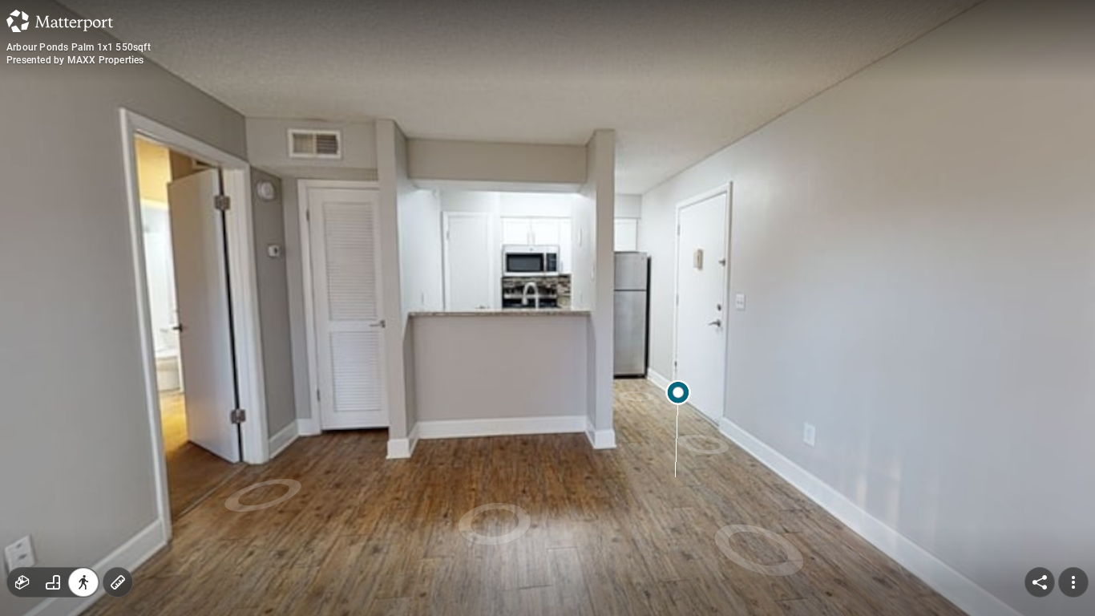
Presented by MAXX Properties (75, 60)
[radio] (22, 582)
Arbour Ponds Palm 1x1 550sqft (78, 47)
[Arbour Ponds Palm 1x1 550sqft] (547, 308)
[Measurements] (118, 582)
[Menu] (1073, 582)
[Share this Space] (1039, 582)
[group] (52, 582)
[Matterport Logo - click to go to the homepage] (59, 20)
